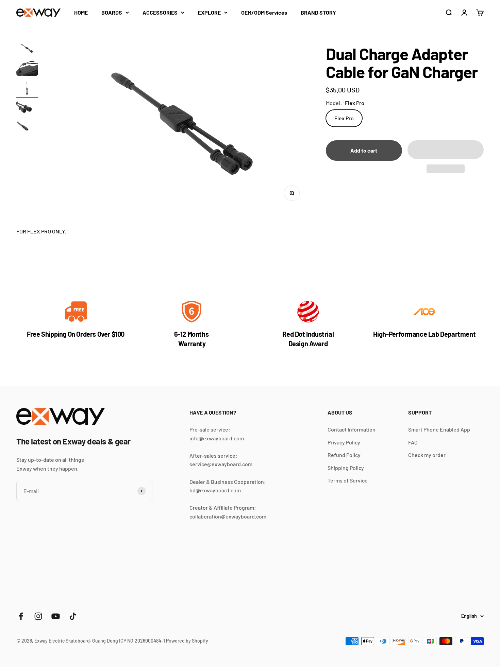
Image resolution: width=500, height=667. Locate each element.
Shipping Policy (346, 467)
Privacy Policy (344, 442)
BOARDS (111, 12)
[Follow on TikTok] (73, 616)
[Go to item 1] (27, 49)
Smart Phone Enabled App (439, 429)
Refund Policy (344, 455)
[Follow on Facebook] (21, 616)
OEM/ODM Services (264, 12)
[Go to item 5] (27, 129)
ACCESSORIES (160, 12)
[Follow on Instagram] (38, 616)
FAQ (412, 442)
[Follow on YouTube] (55, 616)
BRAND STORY (318, 12)
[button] (445, 149)
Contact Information (352, 429)
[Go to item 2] (27, 69)
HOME (81, 12)
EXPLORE (209, 12)
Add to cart (363, 150)
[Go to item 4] (27, 109)
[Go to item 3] (27, 89)
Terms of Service (348, 480)
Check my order (427, 455)
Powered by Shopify (187, 641)
